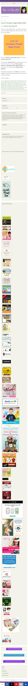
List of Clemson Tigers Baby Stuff (13, 23)
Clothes (20, 81)
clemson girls (9, 84)
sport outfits (3, 88)
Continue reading (5, 78)
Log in (3, 669)
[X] (11, 684)
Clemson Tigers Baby (16, 84)
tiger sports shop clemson (15, 89)
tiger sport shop (7, 89)
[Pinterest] (16, 684)
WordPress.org (5, 675)
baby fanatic (5, 83)
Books (9, 81)
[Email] (21, 684)
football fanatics (4, 86)
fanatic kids (18, 85)
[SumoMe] (25, 684)
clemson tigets (23, 84)
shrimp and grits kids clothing (21, 87)
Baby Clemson (7, 80)
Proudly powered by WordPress (9, 679)
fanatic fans (14, 85)
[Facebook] (7, 684)
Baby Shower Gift (11, 83)
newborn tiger (13, 87)
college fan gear (4, 85)
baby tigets (17, 83)
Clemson (16, 81)
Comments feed (5, 673)
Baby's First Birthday (18, 80)
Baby (11, 80)
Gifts (22, 81)
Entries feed (4, 671)
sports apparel (8, 88)
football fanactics (24, 85)
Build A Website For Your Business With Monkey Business (13, 151)
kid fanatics (21, 86)
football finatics (15, 86)
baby (2, 83)
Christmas (13, 81)
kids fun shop (7, 87)
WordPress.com (14, 680)
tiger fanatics (17, 88)
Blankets (6, 81)
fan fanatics (9, 85)
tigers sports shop (23, 89)
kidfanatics (3, 87)
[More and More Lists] (14, 13)
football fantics (9, 86)
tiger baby (13, 88)
